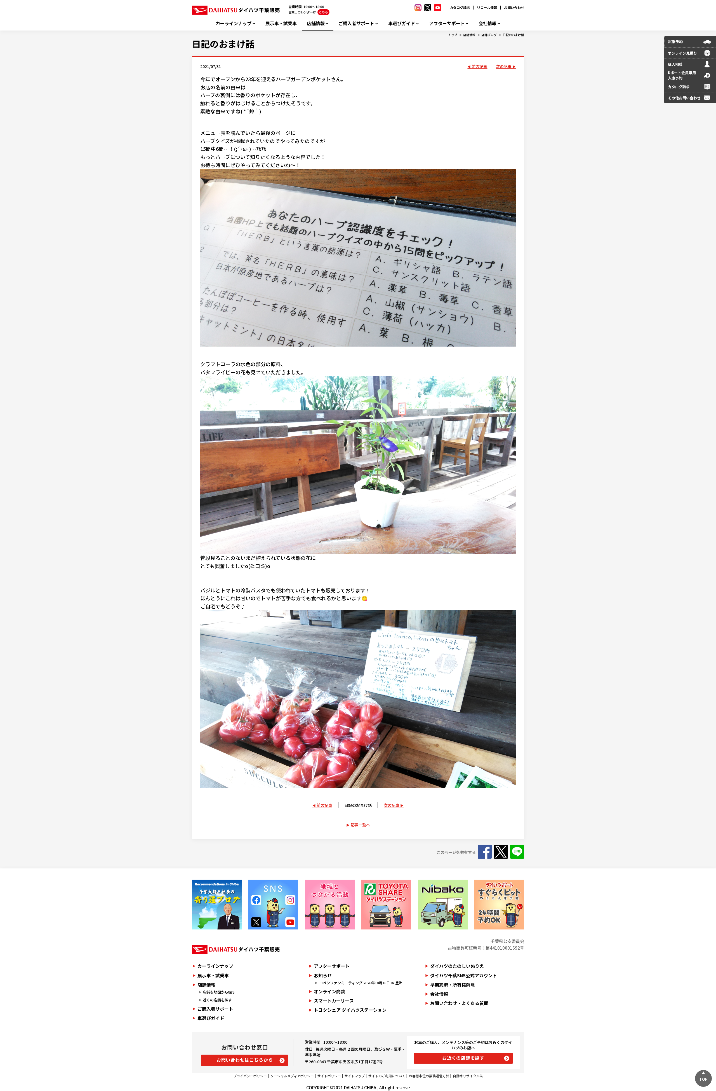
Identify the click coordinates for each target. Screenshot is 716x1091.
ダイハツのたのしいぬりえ (457, 965)
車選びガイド (401, 23)
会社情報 (487, 23)
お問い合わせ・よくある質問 (459, 1003)
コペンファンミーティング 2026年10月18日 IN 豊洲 (360, 982)
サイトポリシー (329, 1075)
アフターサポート (447, 23)
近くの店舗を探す (217, 1000)
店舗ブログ (489, 34)
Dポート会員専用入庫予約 (682, 75)
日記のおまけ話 (513, 34)
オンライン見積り (682, 53)
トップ (452, 34)
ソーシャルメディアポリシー (292, 1075)
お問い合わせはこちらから (244, 1059)
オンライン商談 (329, 991)
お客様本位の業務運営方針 (429, 1075)
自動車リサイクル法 (468, 1075)
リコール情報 (487, 7)
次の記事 (504, 66)
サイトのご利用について (386, 1075)
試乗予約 (675, 41)
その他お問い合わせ (684, 98)
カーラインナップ (233, 23)
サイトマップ (355, 1075)
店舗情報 (316, 23)
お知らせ (323, 975)
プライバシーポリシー (250, 1075)
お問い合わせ (514, 7)
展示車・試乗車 (281, 23)
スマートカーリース (334, 1000)
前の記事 (479, 66)
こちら (323, 12)
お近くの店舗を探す (463, 1057)
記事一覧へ (360, 825)
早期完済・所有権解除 (452, 984)
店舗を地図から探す (219, 992)
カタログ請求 (460, 7)
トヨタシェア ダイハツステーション (350, 1009)
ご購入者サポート (356, 23)
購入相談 (675, 64)
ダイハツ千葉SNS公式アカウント (463, 975)
